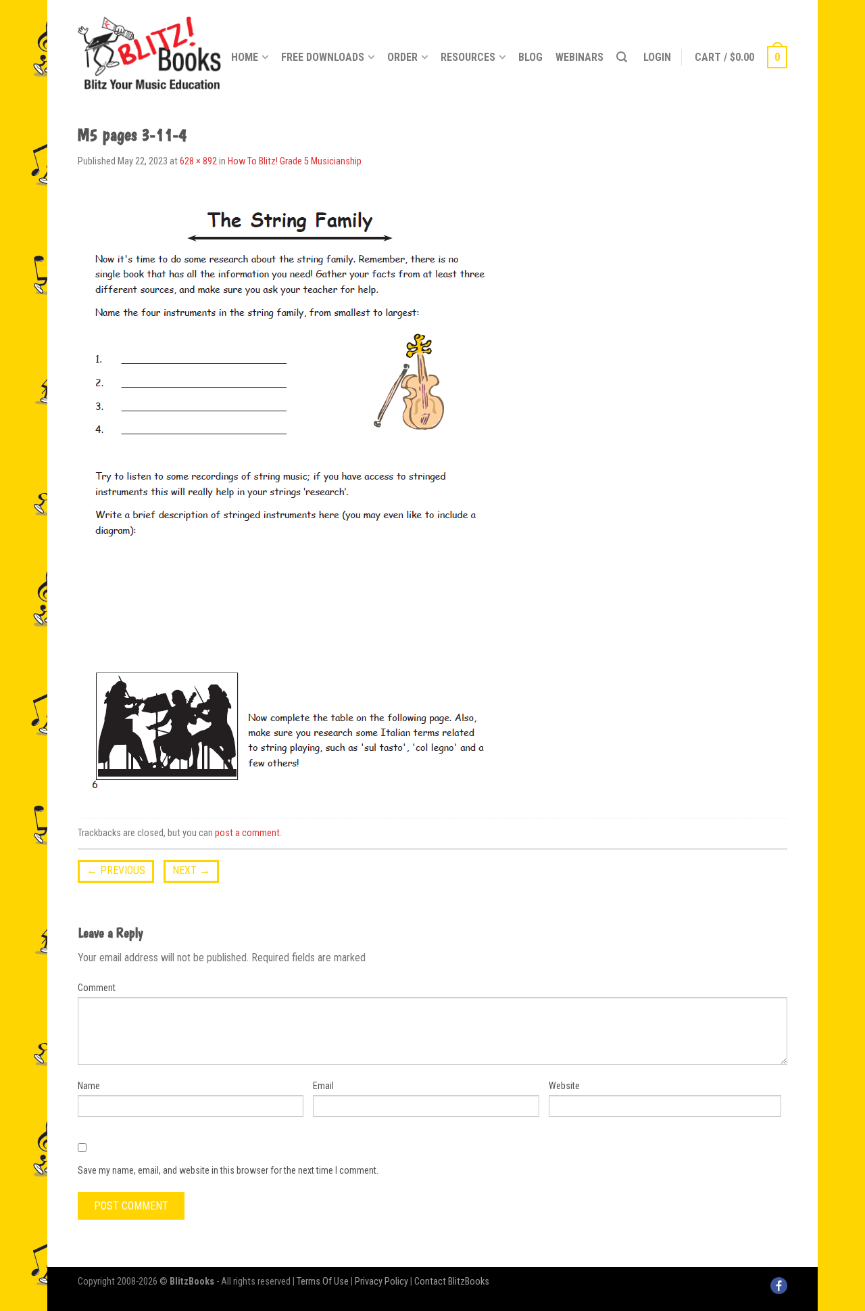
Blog (530, 57)
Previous (115, 870)
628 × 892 (198, 161)
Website (564, 1085)
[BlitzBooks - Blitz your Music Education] (149, 50)
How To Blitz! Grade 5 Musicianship (295, 161)
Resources (468, 57)
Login (657, 57)
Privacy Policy (381, 1281)
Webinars (579, 57)
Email (323, 1085)
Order (402, 57)
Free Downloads (322, 57)
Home (244, 57)
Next (191, 870)
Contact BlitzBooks (451, 1281)
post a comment (247, 833)
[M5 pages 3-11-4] (290, 494)
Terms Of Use (323, 1281)
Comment (97, 987)
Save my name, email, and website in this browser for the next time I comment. (228, 1170)
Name (89, 1085)
